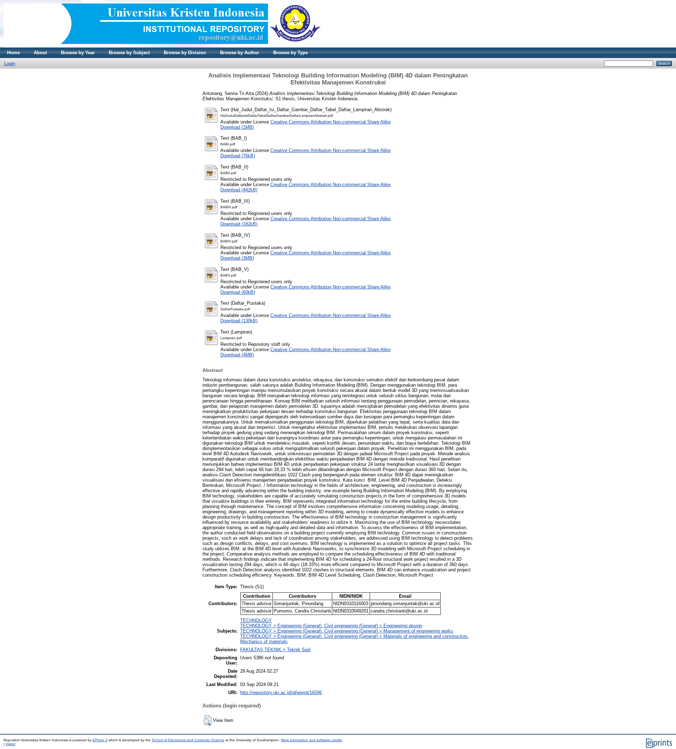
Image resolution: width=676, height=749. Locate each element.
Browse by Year (78, 52)
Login (9, 63)
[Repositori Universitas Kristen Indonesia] (162, 46)
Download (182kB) (238, 224)
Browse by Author (239, 52)
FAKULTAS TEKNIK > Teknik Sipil (275, 649)
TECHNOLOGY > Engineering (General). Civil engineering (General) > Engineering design (331, 625)
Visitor (10, 744)
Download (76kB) (237, 155)
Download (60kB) (237, 292)
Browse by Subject (129, 52)
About (40, 52)
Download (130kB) (238, 320)
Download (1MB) (237, 127)
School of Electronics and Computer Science (188, 740)
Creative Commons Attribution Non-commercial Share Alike (330, 122)
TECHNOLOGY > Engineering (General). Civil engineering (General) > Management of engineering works (346, 631)
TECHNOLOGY (256, 620)
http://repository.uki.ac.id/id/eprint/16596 (281, 692)
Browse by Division (185, 52)
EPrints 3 (100, 740)
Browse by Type (290, 52)
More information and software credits (311, 740)
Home (13, 52)
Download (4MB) (237, 354)
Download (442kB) (238, 189)
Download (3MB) (237, 258)
